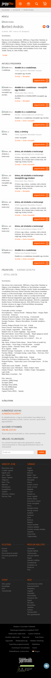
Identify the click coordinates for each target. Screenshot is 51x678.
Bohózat (30, 520)
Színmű (30, 492)
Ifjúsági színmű (32, 510)
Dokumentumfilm (33, 586)
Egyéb (29, 468)
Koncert (4, 548)
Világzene (5, 480)
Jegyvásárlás (39, 80)
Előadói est (31, 494)
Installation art (32, 565)
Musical (30, 473)
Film (3, 558)
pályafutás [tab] (7, 270)
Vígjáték (30, 470)
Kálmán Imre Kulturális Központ (26, 253)
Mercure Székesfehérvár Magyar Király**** (29, 229)
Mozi (29, 580)
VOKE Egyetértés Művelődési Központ (28, 70)
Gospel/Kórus (6, 489)
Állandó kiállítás (32, 551)
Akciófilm (30, 603)
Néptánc (30, 522)
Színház (18, 76)
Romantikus (31, 605)
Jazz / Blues (6, 475)
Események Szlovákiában (21, 648)
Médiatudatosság (21, 641)
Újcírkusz (30, 515)
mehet (41, 452)
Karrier (34, 648)
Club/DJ (4, 492)
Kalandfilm (31, 593)
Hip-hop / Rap (6, 496)
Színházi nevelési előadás (36, 529)
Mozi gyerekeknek (33, 614)
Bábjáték (30, 489)
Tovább (4, 55)
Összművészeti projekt (10, 553)
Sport (5, 580)
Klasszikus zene (7, 468)
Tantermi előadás (33, 527)
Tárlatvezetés (32, 553)
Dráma (29, 482)
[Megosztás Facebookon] (47, 26)
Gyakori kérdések (34, 634)
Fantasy (30, 610)
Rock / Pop (5, 482)
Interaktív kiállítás (33, 560)
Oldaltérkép (36, 644)
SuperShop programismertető (19, 644)
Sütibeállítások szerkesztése (19, 651)
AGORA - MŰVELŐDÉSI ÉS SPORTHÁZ (29, 115)
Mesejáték (26, 76)
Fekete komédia (32, 525)
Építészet (30, 567)
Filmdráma (31, 588)
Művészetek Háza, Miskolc (24, 93)
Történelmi (31, 548)
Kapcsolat (25, 637)
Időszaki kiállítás (33, 555)
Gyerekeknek (31, 563)
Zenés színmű (32, 487)
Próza (29, 506)
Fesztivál (6, 544)
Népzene (5, 484)
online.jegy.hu (9, 430)
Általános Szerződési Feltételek (24, 626)
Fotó (28, 570)
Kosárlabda (5, 586)
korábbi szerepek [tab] (26, 270)
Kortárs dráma (32, 499)
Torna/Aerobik (6, 591)
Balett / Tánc (31, 475)
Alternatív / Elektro (8, 494)
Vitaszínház (31, 534)
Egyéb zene (6, 473)
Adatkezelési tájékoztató (16, 634)
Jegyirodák (9, 641)
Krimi (29, 517)
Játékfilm (30, 607)
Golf (3, 588)
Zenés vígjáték (32, 496)
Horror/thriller (31, 596)
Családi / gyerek (7, 470)
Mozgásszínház (32, 508)
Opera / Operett (7, 477)
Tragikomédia (32, 536)
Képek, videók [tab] (10, 274)
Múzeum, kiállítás (36, 544)
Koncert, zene (9, 464)
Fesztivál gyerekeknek (9, 555)
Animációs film (32, 598)
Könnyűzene (6, 487)
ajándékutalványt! (11, 413)
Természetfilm (32, 612)
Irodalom (30, 513)
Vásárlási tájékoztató (12, 637)
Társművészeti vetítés (35, 584)
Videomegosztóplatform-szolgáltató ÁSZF (24, 630)
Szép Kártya (39, 637)
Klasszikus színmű (33, 501)
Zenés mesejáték (29, 121)
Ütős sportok (6, 584)
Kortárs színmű (32, 484)
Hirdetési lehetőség (36, 641)
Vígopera (30, 532)
